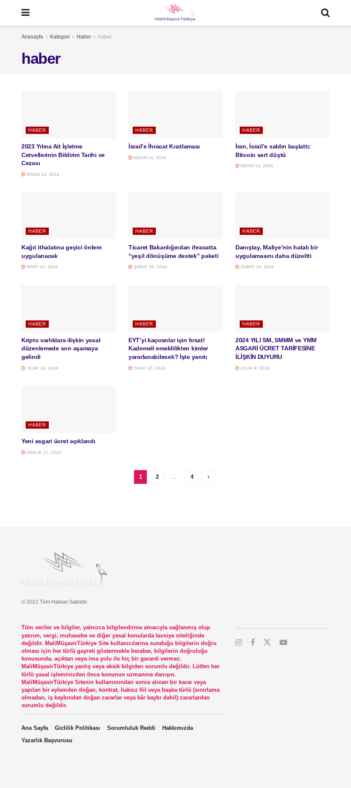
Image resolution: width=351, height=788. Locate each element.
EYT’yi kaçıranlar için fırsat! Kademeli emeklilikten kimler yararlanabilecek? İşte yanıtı (168, 348)
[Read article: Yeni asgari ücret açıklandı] (68, 409)
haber (105, 37)
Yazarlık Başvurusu (46, 740)
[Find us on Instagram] (238, 643)
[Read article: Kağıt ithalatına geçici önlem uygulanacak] (68, 215)
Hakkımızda (177, 728)
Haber (84, 37)
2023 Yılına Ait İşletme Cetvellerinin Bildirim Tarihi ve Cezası (63, 154)
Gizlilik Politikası (77, 728)
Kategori (60, 37)
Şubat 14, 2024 (256, 266)
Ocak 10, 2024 (41, 368)
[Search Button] (325, 13)
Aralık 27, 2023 (43, 452)
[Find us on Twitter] (267, 642)
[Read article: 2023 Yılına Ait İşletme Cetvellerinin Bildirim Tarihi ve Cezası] (68, 114)
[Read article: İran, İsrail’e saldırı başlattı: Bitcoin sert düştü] (282, 114)
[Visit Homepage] (175, 12)
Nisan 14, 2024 (42, 174)
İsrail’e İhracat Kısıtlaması (164, 146)
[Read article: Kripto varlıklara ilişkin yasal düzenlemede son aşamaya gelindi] (68, 308)
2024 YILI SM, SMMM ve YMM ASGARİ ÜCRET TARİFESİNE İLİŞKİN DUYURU (276, 348)
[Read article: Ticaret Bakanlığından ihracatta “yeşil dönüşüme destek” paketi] (175, 215)
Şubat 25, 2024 (149, 266)
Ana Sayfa (34, 728)
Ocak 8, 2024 (254, 368)
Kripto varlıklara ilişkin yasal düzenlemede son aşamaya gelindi (60, 348)
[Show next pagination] (208, 477)
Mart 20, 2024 (41, 266)
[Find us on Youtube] (283, 643)
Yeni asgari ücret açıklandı (58, 441)
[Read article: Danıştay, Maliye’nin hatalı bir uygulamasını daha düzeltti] (282, 215)
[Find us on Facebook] (252, 643)
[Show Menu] (25, 13)
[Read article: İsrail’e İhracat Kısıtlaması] (175, 114)
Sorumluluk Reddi (131, 728)
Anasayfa (32, 37)
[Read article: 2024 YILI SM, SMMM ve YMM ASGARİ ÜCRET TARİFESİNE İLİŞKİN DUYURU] (282, 308)
